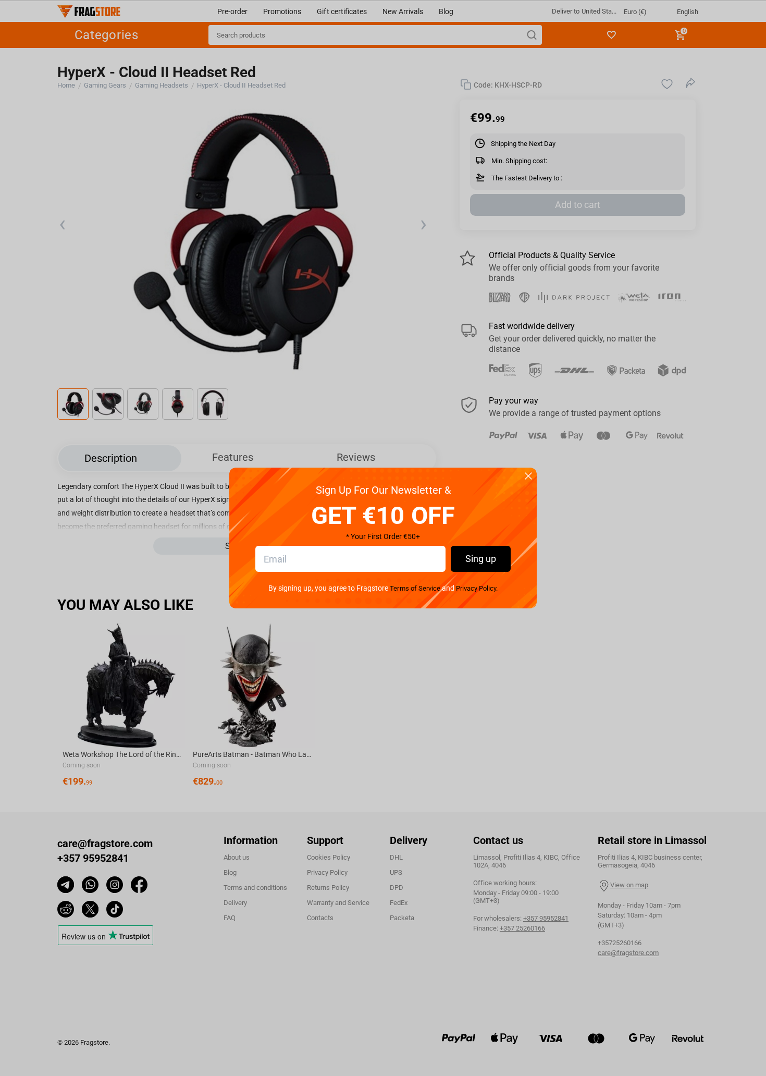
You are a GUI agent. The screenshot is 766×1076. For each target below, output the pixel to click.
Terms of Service (415, 588)
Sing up (480, 558)
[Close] (528, 476)
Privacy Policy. (477, 588)
